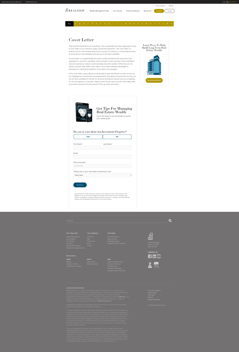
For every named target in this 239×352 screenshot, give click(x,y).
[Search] (170, 220)
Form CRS (151, 295)
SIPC (124, 297)
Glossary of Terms (72, 264)
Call (224, 2)
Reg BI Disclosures (154, 299)
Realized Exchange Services (75, 248)
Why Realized (72, 233)
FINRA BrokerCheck (31, 2)
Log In (170, 11)
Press (88, 243)
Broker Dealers (112, 239)
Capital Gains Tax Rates (73, 266)
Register (159, 11)
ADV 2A (150, 297)
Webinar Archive (92, 264)
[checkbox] (102, 136)
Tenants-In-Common (114, 264)
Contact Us (152, 252)
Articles (171, 6)
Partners (112, 233)
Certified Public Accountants (116, 243)
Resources (147, 11)
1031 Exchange (112, 266)
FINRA (120, 297)
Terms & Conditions (154, 290)
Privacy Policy (152, 293)
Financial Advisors (133, 11)
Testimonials (91, 241)
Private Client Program (73, 246)
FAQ (88, 239)
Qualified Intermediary (115, 268)
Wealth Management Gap (99, 11)
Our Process (117, 11)
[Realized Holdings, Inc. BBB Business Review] (150, 265)
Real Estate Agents (113, 241)
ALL (69, 24)
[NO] (117, 137)
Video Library (91, 262)
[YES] (88, 137)
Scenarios (69, 243)
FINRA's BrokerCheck (105, 301)
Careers (89, 246)
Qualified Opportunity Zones (116, 270)
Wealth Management (73, 237)
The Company (160, 6)
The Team (90, 237)
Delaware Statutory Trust (115, 262)
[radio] (88, 136)
